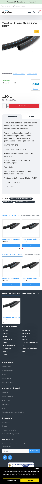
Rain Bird (5, 333)
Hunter (5, 336)
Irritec (23, 351)
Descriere (12, 117)
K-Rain (5, 354)
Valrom (5, 342)
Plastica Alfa (26, 330)
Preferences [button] (11, 480)
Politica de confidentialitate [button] (27, 474)
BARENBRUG (7, 348)
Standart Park (7, 339)
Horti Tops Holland (9, 345)
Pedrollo (24, 339)
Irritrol (24, 336)
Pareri (31, 117)
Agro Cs (5, 330)
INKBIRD (5, 351)
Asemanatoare (9, 215)
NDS (23, 345)
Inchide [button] (37, 468)
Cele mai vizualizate (31, 293)
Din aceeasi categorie (12, 254)
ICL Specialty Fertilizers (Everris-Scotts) (30, 342)
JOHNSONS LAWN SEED (29, 348)
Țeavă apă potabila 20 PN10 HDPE (11, 317)
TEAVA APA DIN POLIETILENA (24, 201)
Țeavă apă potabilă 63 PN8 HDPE (11, 239)
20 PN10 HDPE (8, 201)
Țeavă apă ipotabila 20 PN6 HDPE (21, 198)
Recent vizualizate (11, 293)
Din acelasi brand (33, 254)
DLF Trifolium (26, 333)
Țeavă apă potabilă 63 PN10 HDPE (31, 239)
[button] (19, 248)
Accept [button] (30, 480)
